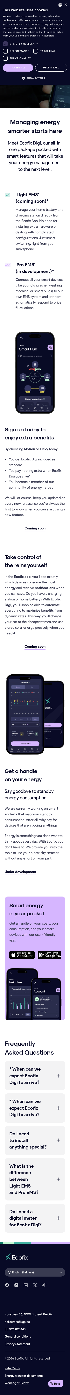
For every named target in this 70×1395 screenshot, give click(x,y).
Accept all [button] (18, 67)
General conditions (18, 1336)
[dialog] (35, 42)
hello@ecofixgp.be (17, 1322)
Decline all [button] (51, 67)
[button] (35, 78)
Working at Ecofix (17, 1383)
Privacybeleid (46, 35)
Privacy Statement (17, 1344)
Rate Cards (12, 1368)
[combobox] (60, 5)
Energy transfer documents (24, 1376)
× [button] (65, 4)
